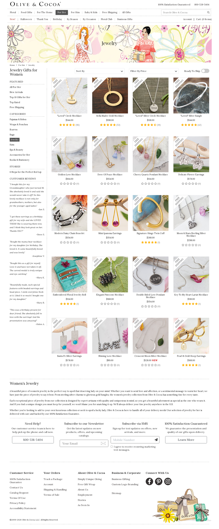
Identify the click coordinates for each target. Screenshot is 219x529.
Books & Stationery (19, 160)
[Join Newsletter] (103, 443)
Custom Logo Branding (125, 484)
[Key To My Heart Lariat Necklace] (191, 274)
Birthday (57, 19)
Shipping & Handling (55, 489)
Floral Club (106, 19)
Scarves (13, 129)
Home (12, 65)
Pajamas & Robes (18, 119)
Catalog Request (19, 492)
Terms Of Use (18, 497)
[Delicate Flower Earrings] (191, 154)
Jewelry (14, 139)
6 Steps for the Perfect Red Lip (25, 172)
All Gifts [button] (126, 12)
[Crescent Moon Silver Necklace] (151, 336)
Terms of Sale (51, 494)
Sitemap (116, 493)
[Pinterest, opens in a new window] (158, 481)
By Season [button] (72, 19)
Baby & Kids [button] (91, 12)
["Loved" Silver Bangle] (191, 95)
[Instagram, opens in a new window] (168, 481)
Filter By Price (138, 71)
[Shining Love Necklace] (110, 336)
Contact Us (16, 487)
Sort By (80, 71)
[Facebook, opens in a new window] (149, 481)
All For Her (15, 87)
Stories (82, 500)
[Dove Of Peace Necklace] (110, 154)
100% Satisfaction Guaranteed (174, 4)
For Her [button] (62, 12)
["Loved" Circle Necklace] (69, 95)
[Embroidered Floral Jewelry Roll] (69, 274)
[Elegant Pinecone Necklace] (110, 274)
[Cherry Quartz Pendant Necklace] (151, 154)
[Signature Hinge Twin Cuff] (151, 213)
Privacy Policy (17, 502)
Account (187, 19)
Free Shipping (109, 12)
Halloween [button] (26, 19)
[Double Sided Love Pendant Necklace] (151, 274)
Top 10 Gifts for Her (20, 97)
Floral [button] (13, 12)
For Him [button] (75, 12)
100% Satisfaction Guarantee (20, 481)
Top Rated (15, 102)
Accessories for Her (20, 155)
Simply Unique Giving (90, 479)
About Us (83, 489)
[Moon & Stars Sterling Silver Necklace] (191, 213)
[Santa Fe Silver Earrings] (69, 336)
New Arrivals (16, 92)
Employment (85, 494)
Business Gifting (121, 479)
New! (12, 19)
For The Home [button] (45, 12)
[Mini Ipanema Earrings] (110, 213)
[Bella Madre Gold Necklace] (110, 95)
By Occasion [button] (89, 19)
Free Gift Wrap (86, 484)
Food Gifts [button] (26, 12)
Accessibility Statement (23, 508)
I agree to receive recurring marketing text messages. (135, 448)
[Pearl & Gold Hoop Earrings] (191, 336)
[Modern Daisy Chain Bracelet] (69, 213)
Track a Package (53, 479)
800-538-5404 (201, 4)
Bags (12, 134)
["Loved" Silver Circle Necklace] (151, 95)
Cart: (204, 19)
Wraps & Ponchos (19, 124)
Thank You (42, 19)
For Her (21, 65)
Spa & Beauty (16, 149)
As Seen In (84, 505)
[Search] (208, 12)
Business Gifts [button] (124, 19)
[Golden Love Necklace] (69, 154)
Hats (12, 144)
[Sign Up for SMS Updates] (156, 439)
